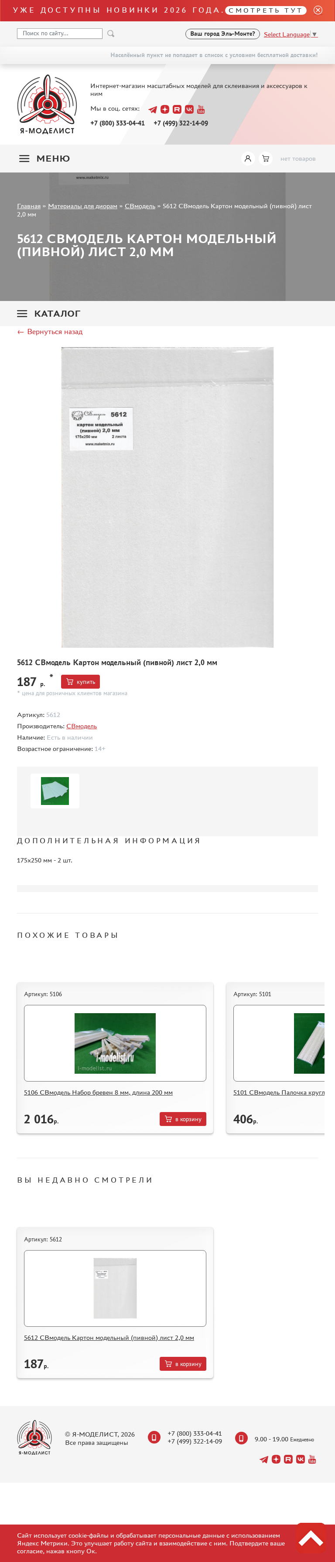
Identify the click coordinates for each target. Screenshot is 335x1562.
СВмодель (140, 206)
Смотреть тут (266, 10)
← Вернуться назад (49, 331)
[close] (314, 11)
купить (86, 682)
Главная (29, 206)
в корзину (188, 1119)
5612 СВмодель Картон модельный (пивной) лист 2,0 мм (109, 1337)
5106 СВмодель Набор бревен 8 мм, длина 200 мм (98, 1092)
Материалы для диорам (82, 206)
